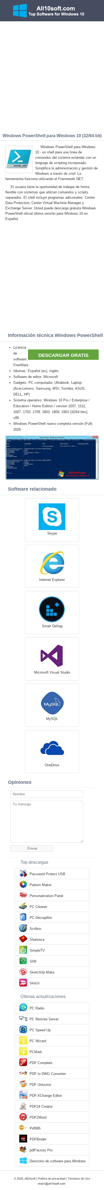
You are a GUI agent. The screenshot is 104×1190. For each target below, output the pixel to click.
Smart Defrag (52, 626)
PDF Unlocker (40, 1085)
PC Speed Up (40, 1030)
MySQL (52, 719)
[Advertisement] (52, 76)
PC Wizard (38, 1041)
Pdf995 (35, 1128)
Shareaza (37, 940)
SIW (33, 961)
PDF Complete (41, 1063)
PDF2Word (38, 1117)
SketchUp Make (42, 972)
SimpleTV (37, 950)
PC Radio (37, 1008)
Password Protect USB (47, 874)
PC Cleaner (38, 907)
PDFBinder (38, 1139)
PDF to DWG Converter (48, 1074)
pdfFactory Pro (41, 1150)
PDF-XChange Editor (46, 1096)
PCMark (36, 1052)
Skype (52, 533)
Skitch (34, 983)
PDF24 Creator (41, 1107)
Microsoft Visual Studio (52, 672)
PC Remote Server (44, 1019)
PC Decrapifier (41, 918)
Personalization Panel (46, 896)
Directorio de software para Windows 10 (58, 1161)
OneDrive (52, 765)
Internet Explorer (52, 580)
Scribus (35, 929)
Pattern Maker (40, 885)
